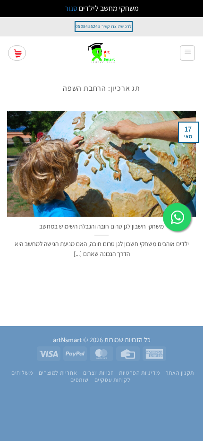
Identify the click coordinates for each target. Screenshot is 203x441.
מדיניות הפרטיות (139, 373)
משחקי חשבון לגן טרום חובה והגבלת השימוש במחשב (101, 226)
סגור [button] (71, 8)
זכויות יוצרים (98, 373)
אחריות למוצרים (58, 373)
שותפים (79, 380)
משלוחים (22, 373)
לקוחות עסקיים (112, 380)
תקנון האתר (180, 373)
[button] (187, 53)
